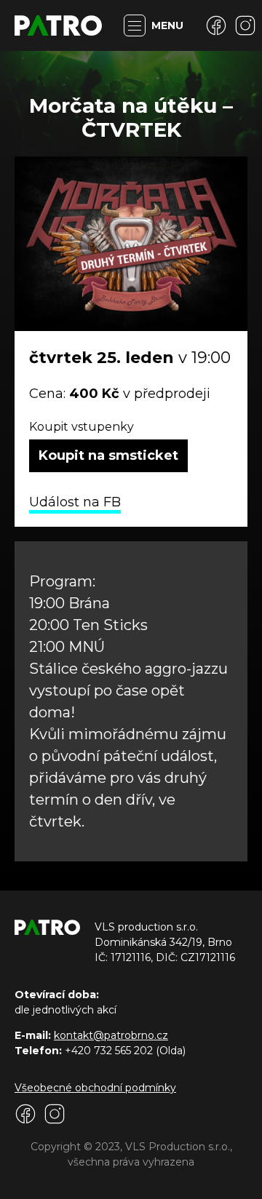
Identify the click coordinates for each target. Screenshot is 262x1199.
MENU (167, 25)
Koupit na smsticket (108, 455)
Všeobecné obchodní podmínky (95, 1087)
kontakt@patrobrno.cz (111, 1035)
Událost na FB (75, 502)
